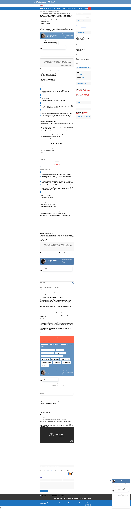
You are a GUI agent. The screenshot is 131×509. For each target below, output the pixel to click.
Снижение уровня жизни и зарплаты (48, 152)
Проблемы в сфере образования (48, 150)
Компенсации (68, 8)
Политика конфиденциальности (68, 498)
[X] (71, 474)
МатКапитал (74, 8)
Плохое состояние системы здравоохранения (50, 148)
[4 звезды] (53, 470)
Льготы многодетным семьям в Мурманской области (81, 50)
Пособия (49, 8)
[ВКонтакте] (68, 474)
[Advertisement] (57, 225)
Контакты (86, 8)
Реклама (61, 498)
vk (90, 505)
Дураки (43, 157)
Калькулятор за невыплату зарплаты (82, 105)
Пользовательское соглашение (78, 498)
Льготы (45, 8)
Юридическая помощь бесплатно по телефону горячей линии (83, 90)
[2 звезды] (45, 470)
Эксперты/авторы (56, 498)
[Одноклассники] (70, 474)
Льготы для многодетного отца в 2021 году (83, 59)
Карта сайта (89, 498)
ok (86, 505)
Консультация (80, 8)
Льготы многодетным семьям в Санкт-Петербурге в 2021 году (82, 39)
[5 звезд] (56, 470)
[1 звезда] (42, 470)
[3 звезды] (49, 470)
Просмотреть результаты (57, 164)
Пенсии (58, 8)
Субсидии (54, 8)
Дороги (43, 159)
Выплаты (63, 8)
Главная (41, 8)
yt (88, 505)
